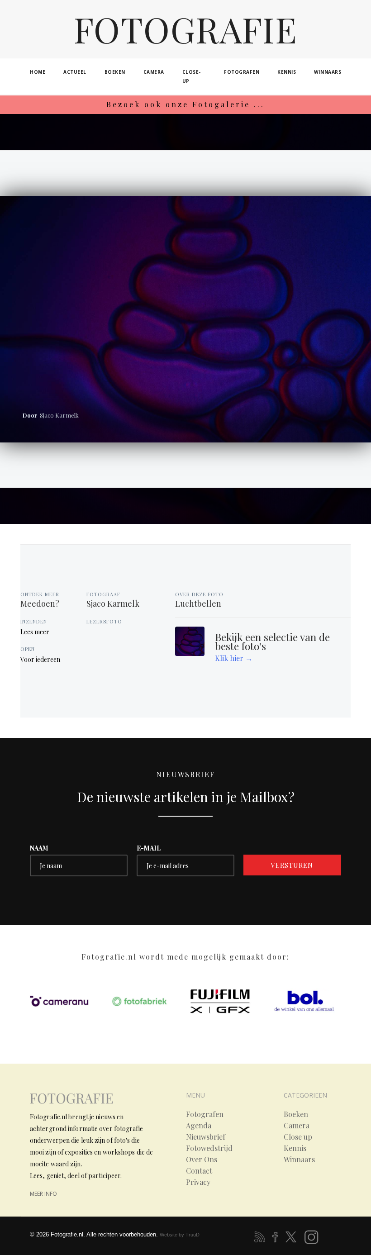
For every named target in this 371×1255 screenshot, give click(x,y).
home (37, 72)
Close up (298, 1136)
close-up (191, 76)
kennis (286, 72)
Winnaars (299, 1159)
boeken (115, 72)
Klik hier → (233, 658)
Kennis (295, 1148)
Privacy (198, 1182)
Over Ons (201, 1159)
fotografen (241, 72)
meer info (43, 1194)
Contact (199, 1170)
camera (153, 72)
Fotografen (205, 1114)
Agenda (198, 1125)
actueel (74, 72)
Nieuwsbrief (205, 1136)
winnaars (327, 72)
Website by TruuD (180, 1234)
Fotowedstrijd (209, 1148)
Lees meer (34, 632)
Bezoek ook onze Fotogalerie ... (185, 104)
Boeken (296, 1114)
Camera (296, 1125)
